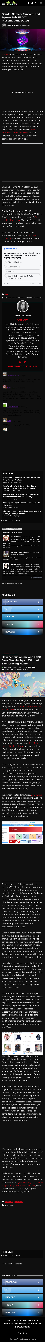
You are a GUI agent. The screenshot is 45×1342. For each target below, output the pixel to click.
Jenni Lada (13, 25)
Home (8, 1321)
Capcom (22, 298)
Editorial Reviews (15, 262)
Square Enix (38, 298)
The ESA (6, 54)
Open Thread (19, 1321)
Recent (11, 529)
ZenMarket (36, 795)
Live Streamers (14, 267)
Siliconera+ (33, 1321)
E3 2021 (30, 298)
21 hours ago (14, 560)
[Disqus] (22, 401)
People (4, 529)
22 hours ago (22, 573)
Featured (5, 653)
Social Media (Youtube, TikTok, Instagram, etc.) (20, 277)
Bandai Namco (11, 298)
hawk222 (15, 536)
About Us (8, 1324)
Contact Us (21, 1324)
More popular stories (11, 520)
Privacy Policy (22, 1327)
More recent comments (12, 583)
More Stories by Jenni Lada (22, 366)
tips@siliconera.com (27, 1339)
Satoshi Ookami (18, 552)
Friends (11, 271)
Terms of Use (34, 1324)
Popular (18, 529)
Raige (13, 564)
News (4, 11)
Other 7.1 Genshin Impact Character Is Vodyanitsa (20, 546)
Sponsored (14, 653)
